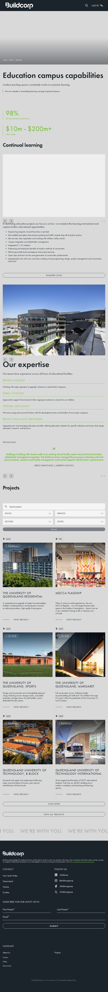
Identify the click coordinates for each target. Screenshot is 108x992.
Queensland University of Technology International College (78, 773)
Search (54, 529)
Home (19, 6)
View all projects (54, 814)
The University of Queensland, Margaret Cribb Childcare (74, 686)
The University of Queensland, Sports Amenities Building (19, 686)
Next (11, 221)
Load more (54, 803)
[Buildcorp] (13, 854)
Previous (5, 221)
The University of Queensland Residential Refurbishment (23, 596)
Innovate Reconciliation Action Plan (83, 862)
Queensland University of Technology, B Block (24, 772)
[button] (86, 5)
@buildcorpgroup (66, 880)
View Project (21, 619)
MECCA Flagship (68, 593)
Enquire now (54, 275)
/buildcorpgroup (66, 892)
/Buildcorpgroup (66, 886)
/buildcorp (63, 875)
